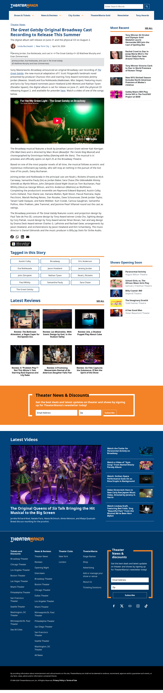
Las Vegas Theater (19, 581)
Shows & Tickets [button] (22, 15)
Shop (85, 562)
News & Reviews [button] (49, 15)
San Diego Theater (43, 626)
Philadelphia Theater (20, 592)
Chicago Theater (18, 564)
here (63, 90)
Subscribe (109, 412)
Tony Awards (142, 15)
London (62, 562)
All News (39, 655)
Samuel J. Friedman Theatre (138, 285)
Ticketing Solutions (92, 587)
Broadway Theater (19, 558)
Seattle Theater (17, 606)
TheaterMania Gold (100, 15)
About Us (87, 581)
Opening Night (42, 567)
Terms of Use (71, 680)
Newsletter (123, 15)
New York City (42, 46)
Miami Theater (17, 586)
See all (149, 28)
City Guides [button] (74, 15)
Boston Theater (17, 575)
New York (63, 556)
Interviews (40, 573)
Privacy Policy (58, 680)
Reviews (38, 562)
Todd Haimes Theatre (135, 303)
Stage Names (89, 556)
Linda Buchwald (25, 46)
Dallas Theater (42, 595)
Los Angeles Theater (20, 570)
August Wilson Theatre (136, 274)
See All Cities (16, 629)
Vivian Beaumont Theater (137, 313)
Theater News (17, 24)
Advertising (88, 567)
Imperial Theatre (133, 293)
